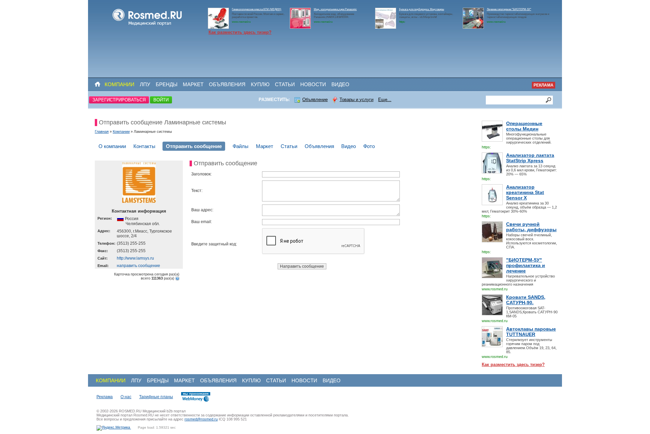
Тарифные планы (156, 396)
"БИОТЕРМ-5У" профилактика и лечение (525, 265)
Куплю (260, 84)
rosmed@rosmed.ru (201, 419)
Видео (340, 84)
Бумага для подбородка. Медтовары (421, 9)
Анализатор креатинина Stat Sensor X (525, 192)
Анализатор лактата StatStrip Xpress (530, 157)
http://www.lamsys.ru (135, 258)
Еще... (384, 99)
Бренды (166, 84)
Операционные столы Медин (524, 126)
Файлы (240, 146)
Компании (119, 84)
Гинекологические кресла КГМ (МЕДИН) (256, 9)
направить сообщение (138, 265)
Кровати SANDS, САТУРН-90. (525, 299)
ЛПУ (145, 84)
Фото (369, 146)
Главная (102, 131)
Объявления (227, 84)
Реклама (544, 85)
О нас (126, 396)
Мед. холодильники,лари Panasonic (335, 9)
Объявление (315, 99)
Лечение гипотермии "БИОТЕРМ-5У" (509, 9)
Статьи (285, 84)
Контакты (144, 146)
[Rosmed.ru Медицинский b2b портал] (147, 25)
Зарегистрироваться (119, 99)
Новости (313, 84)
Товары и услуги (356, 99)
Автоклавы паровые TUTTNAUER (531, 331)
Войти (161, 99)
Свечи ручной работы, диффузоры (531, 226)
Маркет (193, 84)
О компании (112, 146)
